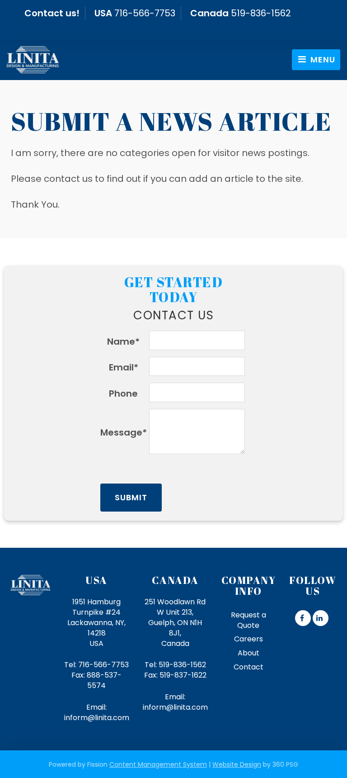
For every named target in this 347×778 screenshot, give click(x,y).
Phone (123, 393)
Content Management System (158, 764)
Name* (123, 341)
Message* (123, 432)
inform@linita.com (96, 717)
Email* (123, 367)
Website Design (236, 764)
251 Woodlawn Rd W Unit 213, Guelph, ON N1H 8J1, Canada (175, 622)
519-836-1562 (261, 13)
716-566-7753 (144, 13)
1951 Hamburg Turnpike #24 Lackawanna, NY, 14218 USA (96, 622)
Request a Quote (248, 620)
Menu (321, 59)
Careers (248, 639)
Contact (248, 667)
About (248, 653)
